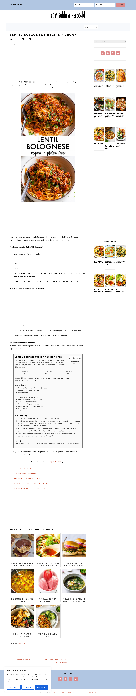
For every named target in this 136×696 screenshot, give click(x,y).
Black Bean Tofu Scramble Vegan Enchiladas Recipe (110, 116)
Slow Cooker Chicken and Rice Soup (110, 263)
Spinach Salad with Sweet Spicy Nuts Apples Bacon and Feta (99, 116)
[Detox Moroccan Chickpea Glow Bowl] (121, 134)
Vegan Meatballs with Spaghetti (27, 478)
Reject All (28, 687)
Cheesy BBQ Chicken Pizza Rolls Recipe (120, 115)
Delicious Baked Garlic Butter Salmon (120, 86)
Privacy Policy (91, 692)
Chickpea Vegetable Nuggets (25, 473)
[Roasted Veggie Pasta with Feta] (99, 134)
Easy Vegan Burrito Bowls (120, 290)
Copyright (81, 692)
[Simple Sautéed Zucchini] (110, 75)
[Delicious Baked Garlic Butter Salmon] (121, 75)
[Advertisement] (48, 64)
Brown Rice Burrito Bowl (24, 469)
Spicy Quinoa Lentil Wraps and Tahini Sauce (31, 483)
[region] (27, 679)
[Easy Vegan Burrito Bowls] (121, 280)
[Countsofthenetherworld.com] (68, 21)
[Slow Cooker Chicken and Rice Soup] (110, 251)
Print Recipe (76, 358)
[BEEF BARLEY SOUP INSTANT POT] (110, 134)
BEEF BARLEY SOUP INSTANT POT (109, 147)
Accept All (41, 687)
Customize (14, 687)
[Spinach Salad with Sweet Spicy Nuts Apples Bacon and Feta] (99, 104)
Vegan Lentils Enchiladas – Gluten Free (29, 488)
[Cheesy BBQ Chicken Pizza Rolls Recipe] (121, 104)
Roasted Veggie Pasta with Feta (98, 144)
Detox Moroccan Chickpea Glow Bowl (120, 145)
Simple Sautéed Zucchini (109, 85)
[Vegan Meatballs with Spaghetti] (99, 75)
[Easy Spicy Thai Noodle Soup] (110, 280)
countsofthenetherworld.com (64, 692)
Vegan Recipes (55, 462)
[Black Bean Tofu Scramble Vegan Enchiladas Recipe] (110, 104)
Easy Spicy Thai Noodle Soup (109, 290)
